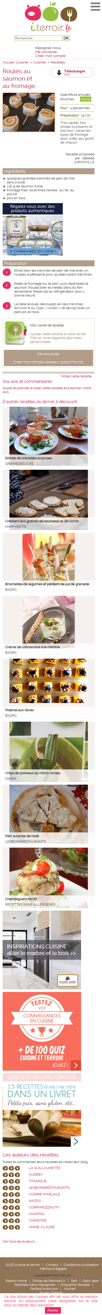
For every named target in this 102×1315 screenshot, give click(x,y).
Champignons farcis (21, 899)
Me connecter (46, 52)
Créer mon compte (50, 56)
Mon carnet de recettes (47, 325)
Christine (38, 1220)
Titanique (38, 1181)
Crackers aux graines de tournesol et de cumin (42, 521)
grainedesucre (19, 464)
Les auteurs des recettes (31, 1155)
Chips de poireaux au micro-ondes (32, 773)
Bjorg (10, 590)
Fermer (53, 1310)
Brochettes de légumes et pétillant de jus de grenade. (47, 584)
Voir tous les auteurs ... (20, 1241)
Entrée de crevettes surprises (28, 458)
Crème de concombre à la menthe (32, 647)
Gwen (10, 778)
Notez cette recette (76, 376)
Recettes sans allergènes (30, 904)
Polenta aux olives (19, 710)
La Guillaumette (44, 1168)
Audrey (36, 1174)
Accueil (8, 62)
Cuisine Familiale (44, 1194)
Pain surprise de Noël (22, 836)
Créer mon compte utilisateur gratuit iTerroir (48, 362)
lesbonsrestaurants (25, 841)
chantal (37, 1214)
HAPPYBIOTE (15, 527)
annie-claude (42, 1227)
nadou (35, 1201)
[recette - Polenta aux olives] (48, 702)
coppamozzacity (44, 1207)
